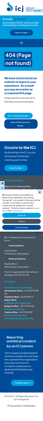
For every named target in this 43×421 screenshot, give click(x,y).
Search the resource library (20, 124)
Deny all (22, 221)
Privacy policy (14, 405)
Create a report (22, 383)
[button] (40, 192)
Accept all (21, 215)
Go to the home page (18, 115)
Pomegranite (23, 399)
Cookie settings (21, 227)
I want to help (21, 32)
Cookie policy (29, 405)
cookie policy (17, 210)
